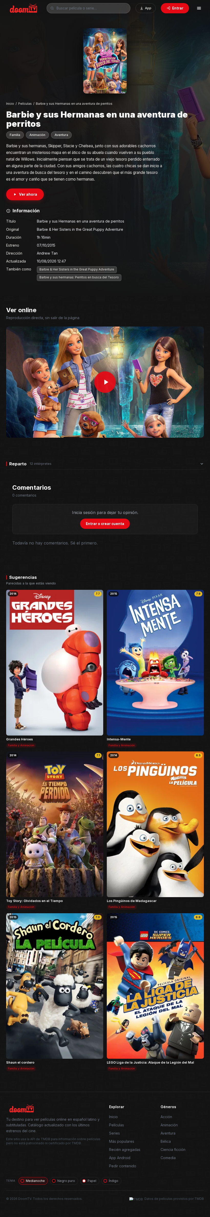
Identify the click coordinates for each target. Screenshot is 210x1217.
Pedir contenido (122, 1166)
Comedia (168, 1158)
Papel (92, 1181)
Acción (166, 1117)
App (148, 8)
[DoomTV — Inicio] (23, 8)
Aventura (61, 135)
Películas (25, 104)
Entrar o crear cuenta (105, 524)
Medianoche (35, 1181)
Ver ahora (28, 194)
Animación (37, 135)
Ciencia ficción (173, 1149)
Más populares (121, 1141)
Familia (15, 135)
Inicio (10, 104)
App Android (119, 1158)
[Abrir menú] (199, 8)
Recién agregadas (124, 1149)
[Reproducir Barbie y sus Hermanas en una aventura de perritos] (105, 382)
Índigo (113, 1181)
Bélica (166, 1141)
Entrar (177, 8)
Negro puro (66, 1181)
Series (114, 1133)
